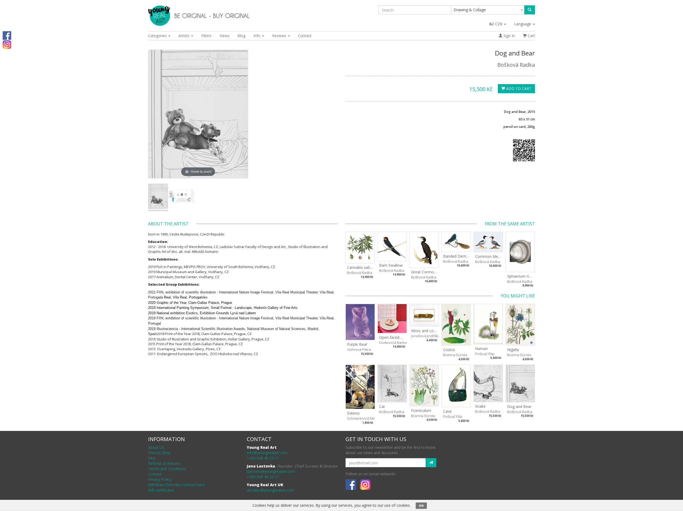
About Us (156, 447)
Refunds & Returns (164, 463)
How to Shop (159, 452)
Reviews (279, 35)
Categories (158, 35)
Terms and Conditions (167, 468)
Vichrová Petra (359, 349)
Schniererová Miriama (365, 418)
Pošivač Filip (484, 353)
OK (421, 506)
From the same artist (510, 224)
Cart (531, 35)
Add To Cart (518, 88)
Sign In (508, 35)
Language (523, 23)
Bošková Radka (516, 64)
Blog (241, 35)
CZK (499, 23)
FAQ (152, 458)
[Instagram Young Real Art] (7, 44)
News (224, 35)
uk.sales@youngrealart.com (270, 490)
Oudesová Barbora (394, 342)
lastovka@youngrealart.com (271, 471)
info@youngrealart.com (267, 452)
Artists (184, 35)
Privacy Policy (160, 479)
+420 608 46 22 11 (263, 458)
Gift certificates (161, 490)
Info (257, 35)
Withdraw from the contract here (176, 484)
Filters (206, 35)
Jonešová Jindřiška (425, 335)
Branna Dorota (455, 354)
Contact (305, 35)
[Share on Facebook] (7, 35)
